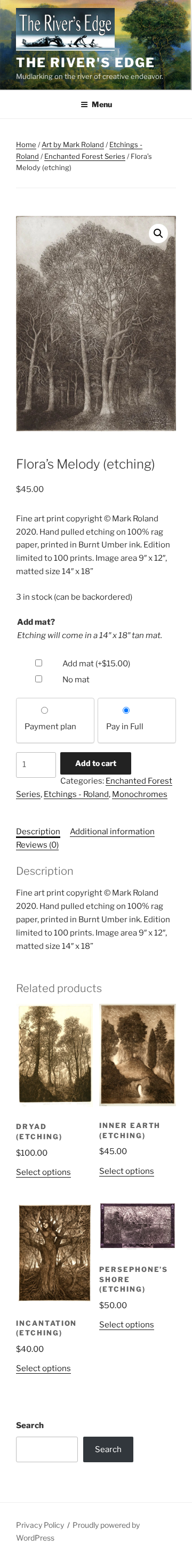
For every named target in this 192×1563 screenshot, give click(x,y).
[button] (158, 233)
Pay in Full (124, 726)
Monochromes (139, 794)
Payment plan (50, 726)
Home (26, 144)
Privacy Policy (40, 1524)
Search (30, 1425)
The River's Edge (85, 62)
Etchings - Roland (76, 794)
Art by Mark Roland (73, 144)
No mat (76, 679)
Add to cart (95, 763)
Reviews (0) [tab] (37, 845)
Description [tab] (38, 831)
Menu (102, 104)
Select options (43, 1172)
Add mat (96, 663)
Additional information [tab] (112, 831)
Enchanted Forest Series (84, 156)
